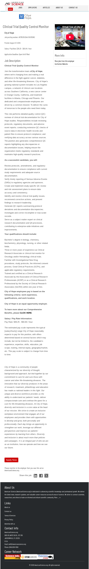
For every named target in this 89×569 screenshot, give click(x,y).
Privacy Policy (9, 519)
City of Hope (37, 71)
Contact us (8, 511)
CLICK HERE (26, 313)
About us (7, 507)
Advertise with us (10, 524)
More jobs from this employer (64, 61)
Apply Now (11, 460)
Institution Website (61, 64)
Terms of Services (10, 515)
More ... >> (57, 497)
